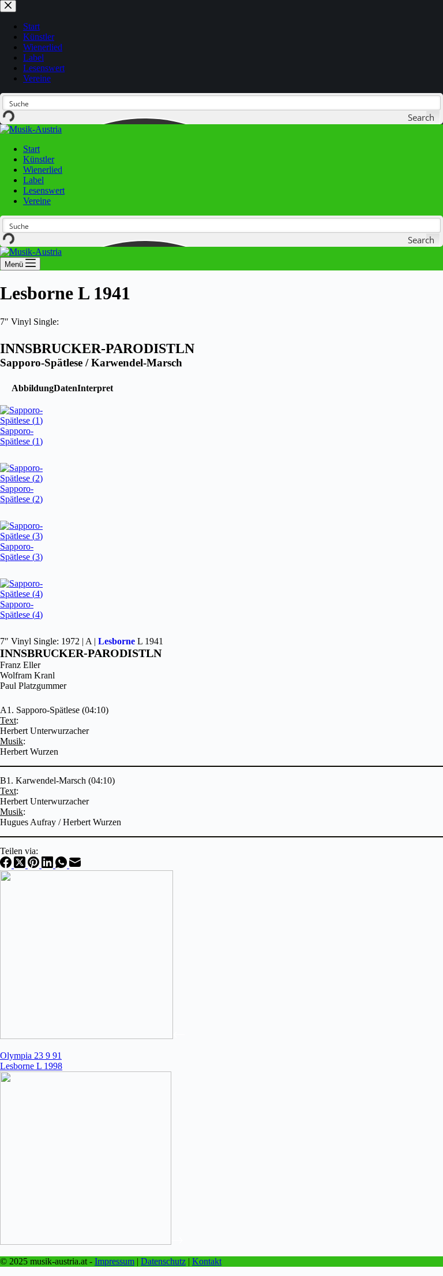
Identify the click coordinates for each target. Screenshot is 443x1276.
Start (31, 149)
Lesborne (116, 641)
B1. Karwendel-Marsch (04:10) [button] (57, 780)
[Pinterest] (35, 865)
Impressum (114, 1261)
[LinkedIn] (48, 865)
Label (33, 180)
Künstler (38, 159)
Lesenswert (44, 190)
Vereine (37, 201)
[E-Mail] (75, 865)
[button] (33, 388)
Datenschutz (163, 1261)
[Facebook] (7, 865)
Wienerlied (42, 170)
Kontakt (207, 1261)
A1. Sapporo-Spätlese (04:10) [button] (54, 710)
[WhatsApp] (62, 865)
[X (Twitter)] (21, 865)
